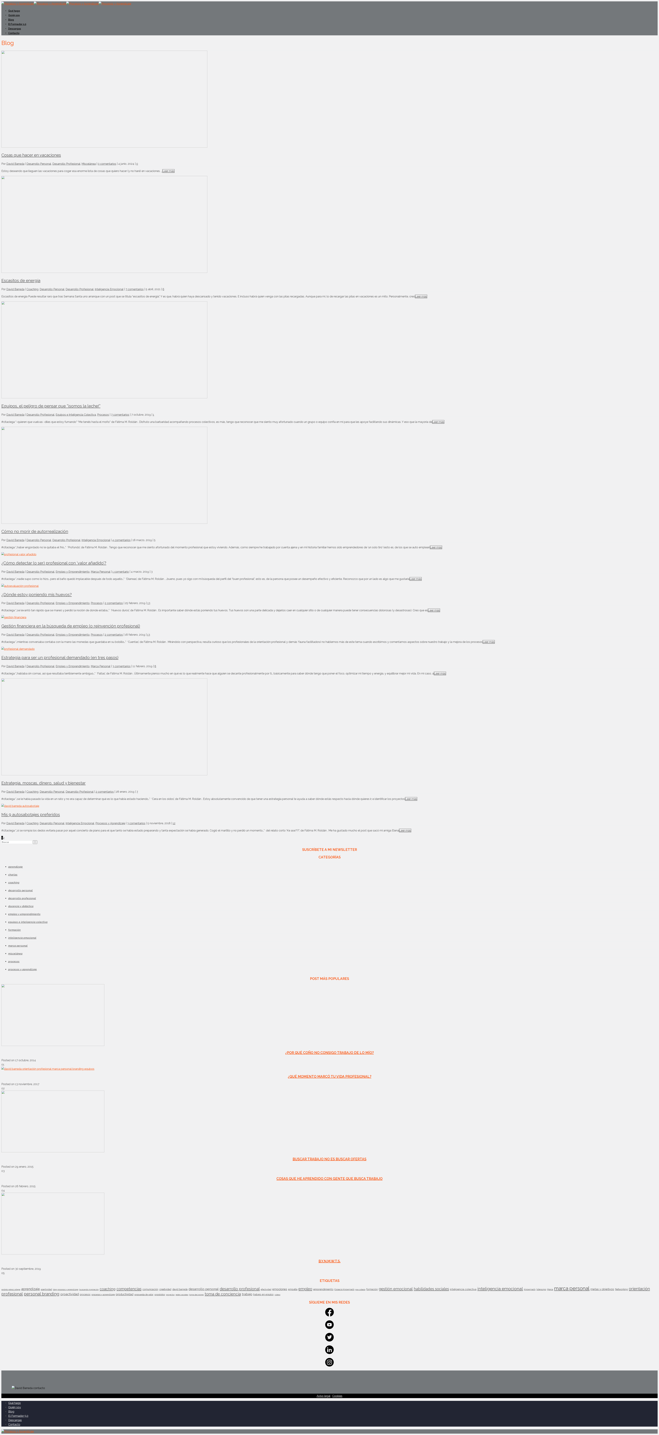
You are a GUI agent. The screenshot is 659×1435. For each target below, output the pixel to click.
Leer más (168, 171)
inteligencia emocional (500, 1288)
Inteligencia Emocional (109, 289)
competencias (129, 1289)
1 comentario (120, 571)
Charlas (13, 874)
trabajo (247, 1294)
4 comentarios (121, 540)
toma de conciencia (223, 1294)
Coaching (32, 289)
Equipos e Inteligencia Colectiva (76, 414)
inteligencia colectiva (463, 1289)
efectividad (266, 1289)
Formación (14, 930)
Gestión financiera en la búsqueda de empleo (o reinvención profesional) (70, 625)
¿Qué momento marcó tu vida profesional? (329, 1076)
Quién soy (14, 15)
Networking (621, 1289)
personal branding (41, 1293)
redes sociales (182, 1294)
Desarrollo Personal (38, 163)
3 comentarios (121, 666)
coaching (107, 1289)
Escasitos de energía (20, 280)
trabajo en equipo (263, 1294)
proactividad (69, 1294)
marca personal (571, 1288)
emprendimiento (323, 1289)
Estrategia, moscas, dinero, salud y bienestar (43, 782)
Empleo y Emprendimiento (73, 571)
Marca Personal (100, 571)
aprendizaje (30, 1289)
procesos (85, 1294)
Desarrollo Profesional (66, 163)
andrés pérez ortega (11, 1289)
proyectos (170, 1295)
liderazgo (541, 1289)
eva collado (360, 1289)
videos (277, 1295)
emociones (279, 1289)
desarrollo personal (204, 1289)
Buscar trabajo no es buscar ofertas (329, 1159)
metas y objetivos (602, 1289)
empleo (305, 1289)
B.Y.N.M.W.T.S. (329, 1261)
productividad (124, 1294)
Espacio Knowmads (344, 1289)
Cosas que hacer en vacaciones (31, 155)
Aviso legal (323, 1396)
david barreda (180, 1289)
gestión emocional (396, 1288)
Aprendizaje (15, 866)
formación (372, 1289)
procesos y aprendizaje (103, 1294)
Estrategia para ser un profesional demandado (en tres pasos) (59, 657)
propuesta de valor (143, 1294)
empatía (292, 1289)
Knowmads (529, 1289)
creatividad (165, 1289)
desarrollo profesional (240, 1288)
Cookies (337, 1396)
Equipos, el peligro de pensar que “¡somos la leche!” (50, 405)
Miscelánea (89, 163)
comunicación (150, 1289)
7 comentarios (134, 289)
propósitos (159, 1294)
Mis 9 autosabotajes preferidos (30, 814)
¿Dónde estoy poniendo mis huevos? (36, 594)
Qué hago (14, 10)
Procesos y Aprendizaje (110, 823)
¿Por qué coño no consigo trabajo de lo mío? (329, 1053)
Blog (11, 19)
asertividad (46, 1289)
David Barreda (15, 163)
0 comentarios (107, 163)
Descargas (14, 28)
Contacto (13, 33)
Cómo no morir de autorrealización (34, 531)
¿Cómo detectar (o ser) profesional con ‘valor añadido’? (53, 562)
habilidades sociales (431, 1289)
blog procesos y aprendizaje (65, 1289)
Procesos (103, 414)
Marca (550, 1289)
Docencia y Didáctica (20, 906)
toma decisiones (196, 1295)
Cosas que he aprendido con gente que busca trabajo (329, 1179)
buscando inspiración (89, 1289)
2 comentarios (114, 603)
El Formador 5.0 (17, 24)
